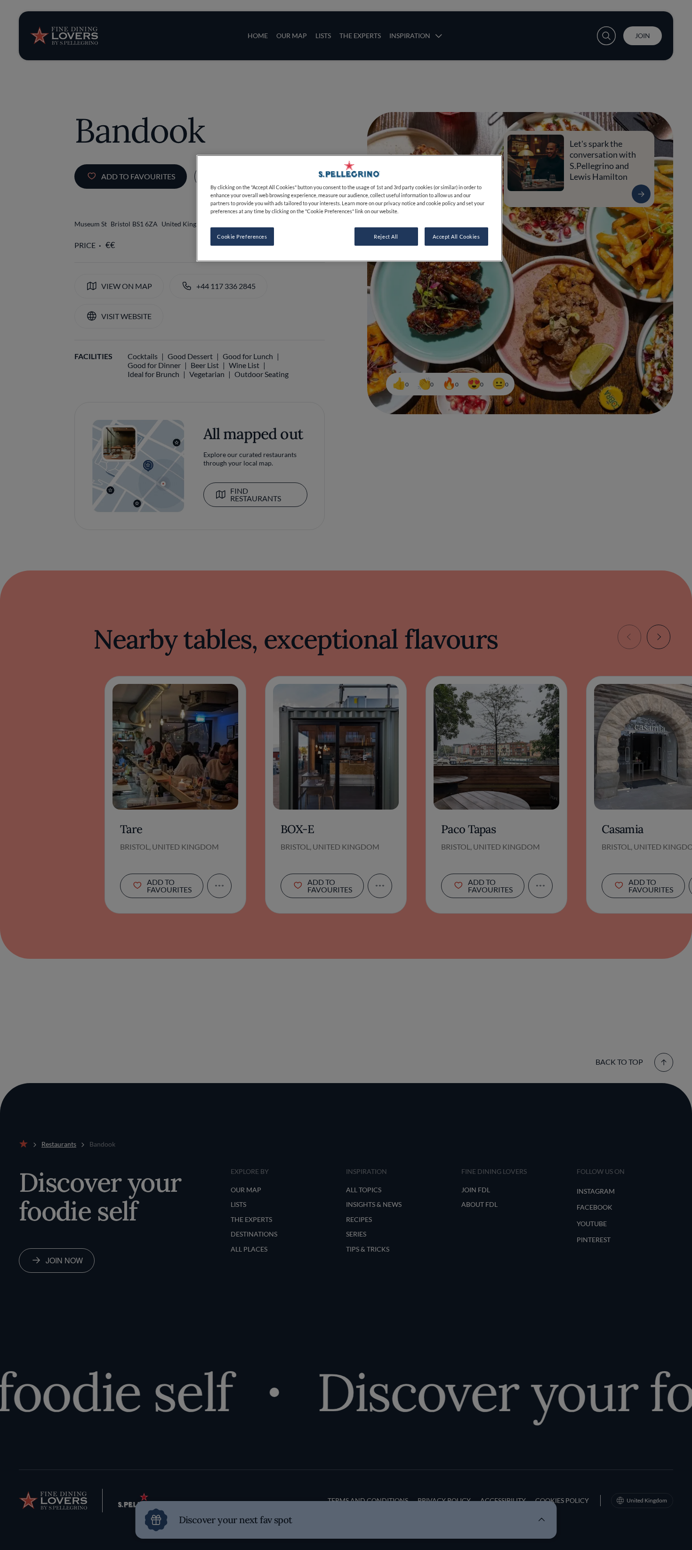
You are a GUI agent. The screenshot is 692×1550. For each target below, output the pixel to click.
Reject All (386, 236)
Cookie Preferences (242, 236)
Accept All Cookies (456, 236)
